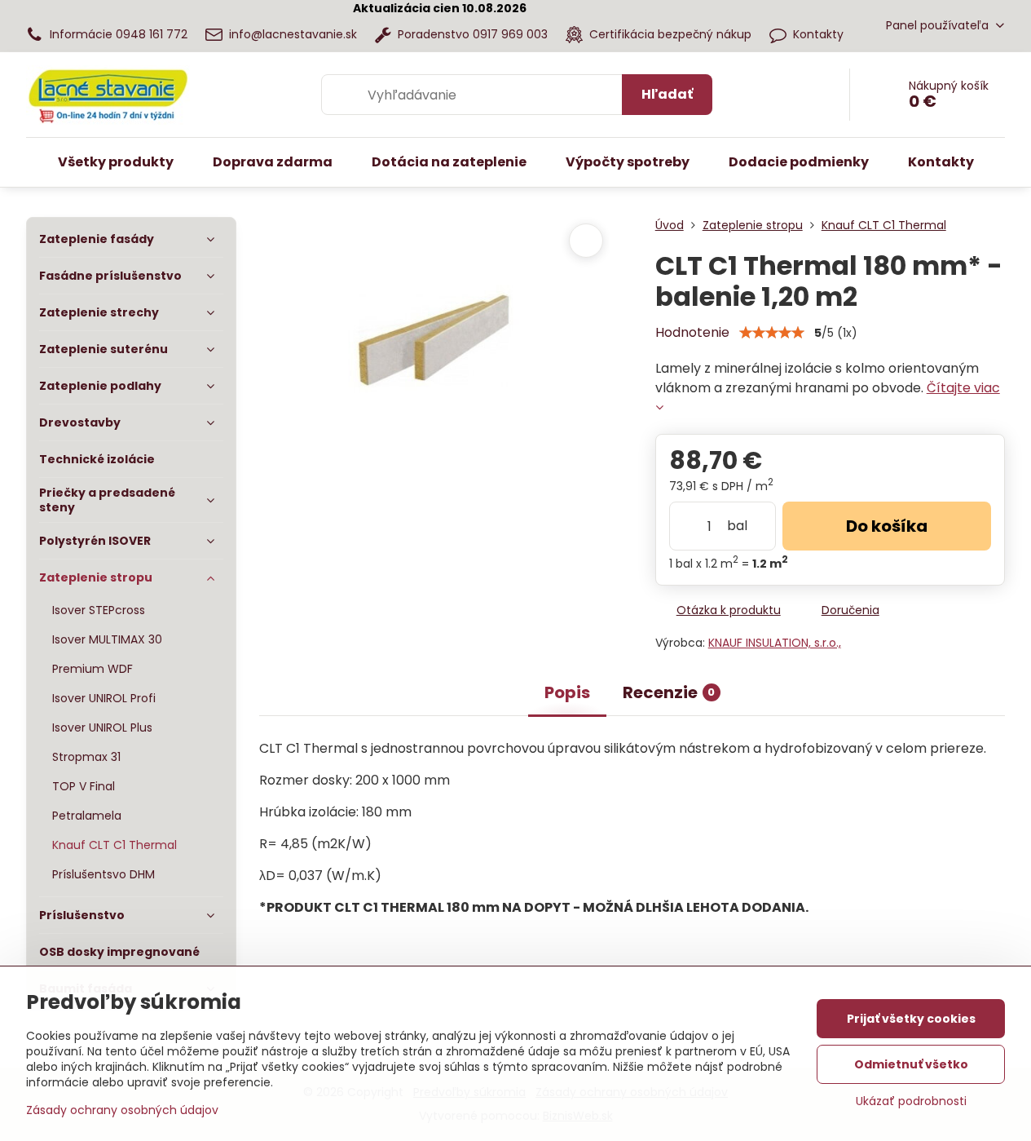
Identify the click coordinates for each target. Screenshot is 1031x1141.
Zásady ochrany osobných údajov (122, 1110)
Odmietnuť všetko (911, 1064)
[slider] (771, 332)
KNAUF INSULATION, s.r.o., (774, 643)
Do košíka (886, 526)
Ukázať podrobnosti (911, 1101)
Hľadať (667, 94)
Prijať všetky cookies (911, 1019)
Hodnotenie (692, 332)
